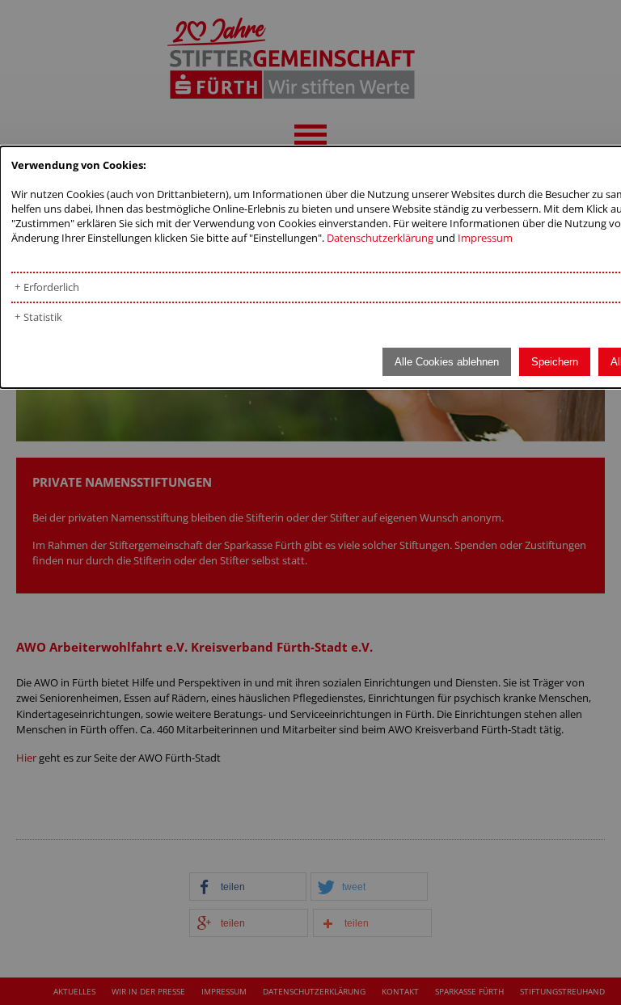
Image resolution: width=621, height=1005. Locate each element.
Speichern (554, 362)
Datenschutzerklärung (380, 237)
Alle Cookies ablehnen (447, 362)
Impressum (485, 237)
